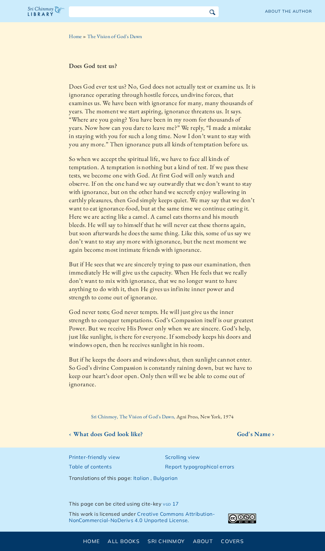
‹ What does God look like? (106, 434)
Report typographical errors (200, 466)
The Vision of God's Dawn (114, 36)
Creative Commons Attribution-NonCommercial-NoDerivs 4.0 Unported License (142, 517)
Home (75, 36)
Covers (232, 541)
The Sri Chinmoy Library (46, 15)
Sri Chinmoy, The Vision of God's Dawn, (133, 416)
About (203, 541)
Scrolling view (182, 457)
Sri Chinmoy (166, 541)
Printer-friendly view (94, 457)
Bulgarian (165, 478)
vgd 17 (171, 504)
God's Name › (256, 434)
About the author (288, 11)
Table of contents (90, 466)
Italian (141, 478)
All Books (124, 541)
